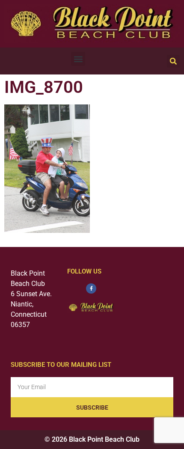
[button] (78, 59)
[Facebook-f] (91, 288)
